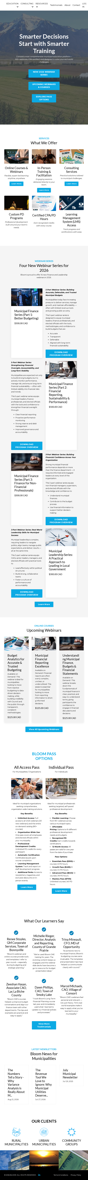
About (67, 5)
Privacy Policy (76, 1175)
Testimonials (56, 5)
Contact (76, 5)
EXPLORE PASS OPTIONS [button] (44, 98)
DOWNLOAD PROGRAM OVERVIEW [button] (61, 353)
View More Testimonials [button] (44, 1025)
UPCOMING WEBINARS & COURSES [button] (44, 85)
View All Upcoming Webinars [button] (44, 729)
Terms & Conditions (61, 1175)
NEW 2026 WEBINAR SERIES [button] (44, 73)
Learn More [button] (16, 184)
